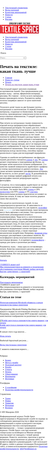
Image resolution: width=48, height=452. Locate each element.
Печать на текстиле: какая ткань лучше (22, 84)
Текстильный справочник (16, 8)
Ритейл (8, 367)
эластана (34, 192)
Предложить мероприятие (11, 282)
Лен (41, 169)
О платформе (11, 387)
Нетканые (9, 405)
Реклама (8, 19)
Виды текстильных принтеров (13, 345)
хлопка (44, 160)
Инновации (10, 376)
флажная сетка (41, 233)
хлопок (29, 160)
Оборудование (11, 374)
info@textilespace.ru (28, 449)
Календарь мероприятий (15, 12)
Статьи (8, 17)
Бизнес (8, 360)
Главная (8, 78)
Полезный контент (13, 365)
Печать (8, 82)
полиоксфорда (37, 240)
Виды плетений (12, 10)
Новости (9, 15)
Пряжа (8, 401)
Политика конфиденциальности (19, 390)
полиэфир (42, 208)
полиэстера (5, 192)
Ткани (8, 398)
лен (36, 160)
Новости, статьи (12, 80)
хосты (28, 173)
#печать (3, 260)
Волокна (9, 408)
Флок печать (5, 336)
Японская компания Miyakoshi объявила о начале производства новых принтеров (21, 303)
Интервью (9, 379)
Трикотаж (9, 403)
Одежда (8, 369)
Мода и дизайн (11, 362)
